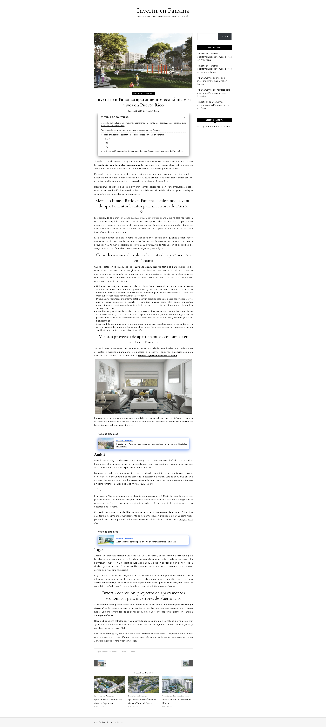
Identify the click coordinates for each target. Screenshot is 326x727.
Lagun (107, 147)
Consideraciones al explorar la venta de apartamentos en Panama (130, 130)
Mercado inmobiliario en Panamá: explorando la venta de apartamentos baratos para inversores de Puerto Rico (143, 124)
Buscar (225, 36)
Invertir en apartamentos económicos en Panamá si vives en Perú (213, 105)
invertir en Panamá (143, 93)
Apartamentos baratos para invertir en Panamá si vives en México (176, 699)
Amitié (107, 139)
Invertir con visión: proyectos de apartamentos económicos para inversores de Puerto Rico (142, 151)
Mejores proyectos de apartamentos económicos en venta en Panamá (132, 135)
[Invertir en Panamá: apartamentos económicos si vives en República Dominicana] (100, 663)
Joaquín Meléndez (152, 111)
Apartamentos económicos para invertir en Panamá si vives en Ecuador (213, 93)
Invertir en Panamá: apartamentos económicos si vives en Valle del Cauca (142, 699)
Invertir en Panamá (163, 10)
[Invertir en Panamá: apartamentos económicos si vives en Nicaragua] (187, 663)
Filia (106, 143)
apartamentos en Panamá (107, 652)
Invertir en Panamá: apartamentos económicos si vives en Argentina (108, 699)
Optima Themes (116, 722)
